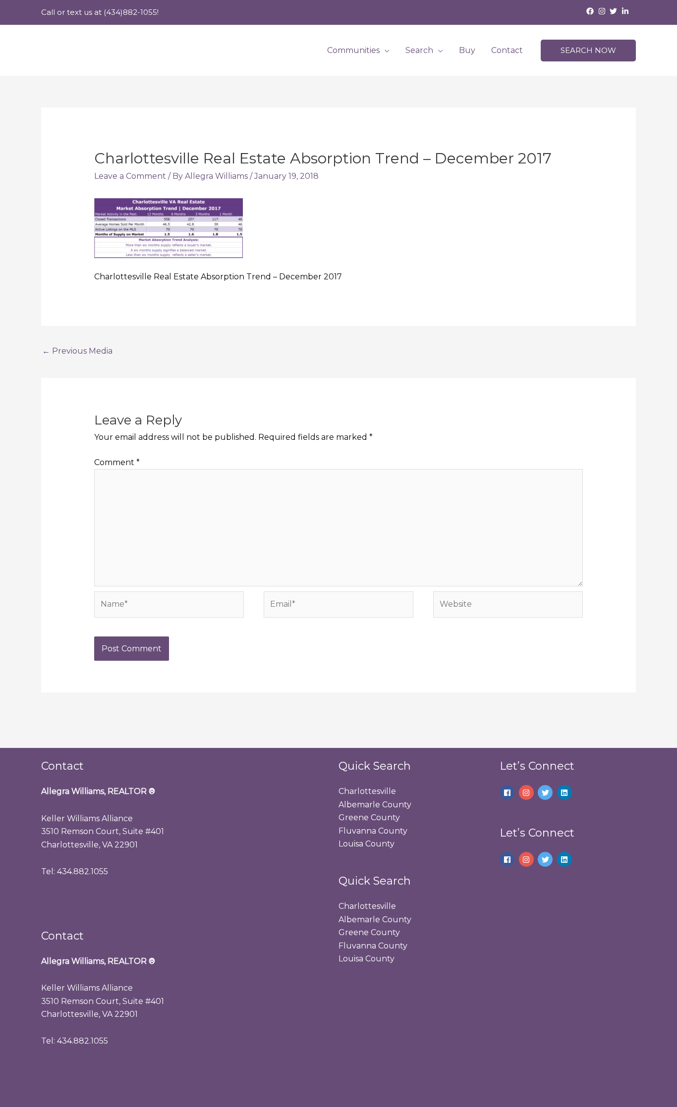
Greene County (369, 817)
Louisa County (366, 843)
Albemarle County (374, 804)
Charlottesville (367, 791)
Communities (353, 50)
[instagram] (603, 11)
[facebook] (591, 11)
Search (419, 50)
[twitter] (615, 11)
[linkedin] (565, 792)
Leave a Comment (130, 176)
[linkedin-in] (626, 11)
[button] (588, 51)
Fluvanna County (372, 831)
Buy (467, 50)
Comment (117, 462)
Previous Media (77, 351)
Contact (507, 50)
